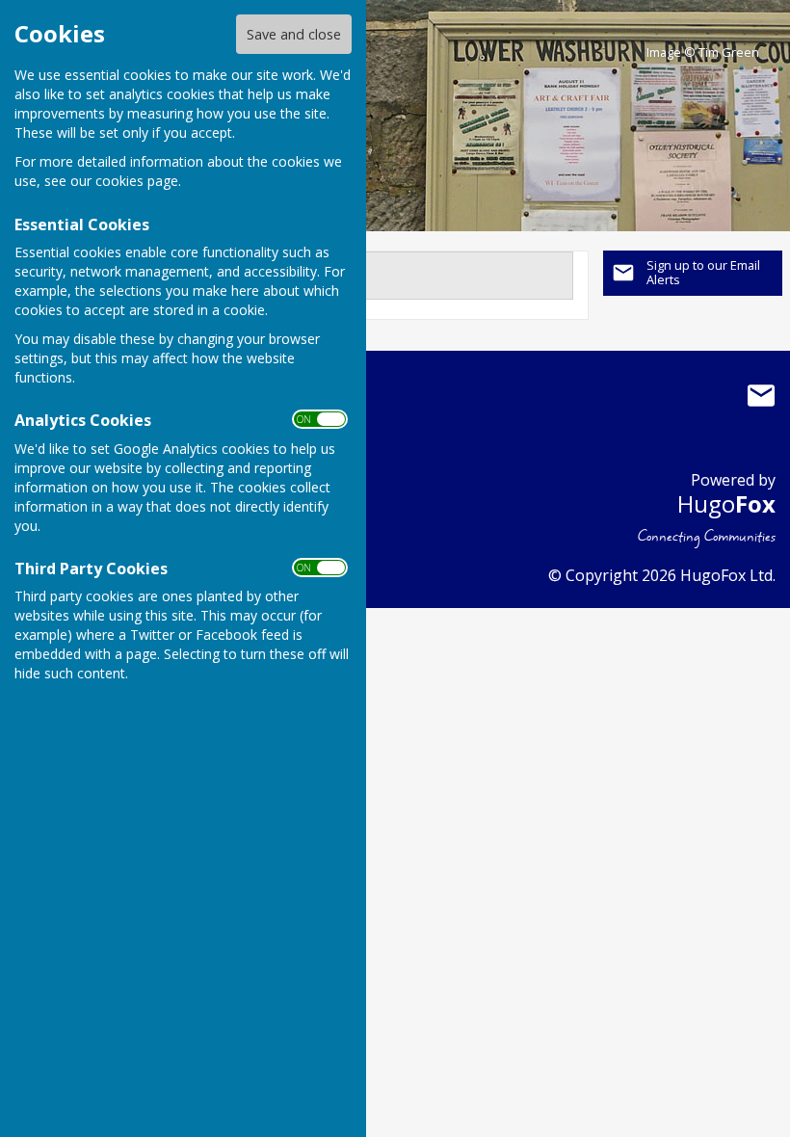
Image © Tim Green (702, 52)
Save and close (294, 34)
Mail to (761, 396)
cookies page (136, 181)
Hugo (726, 503)
